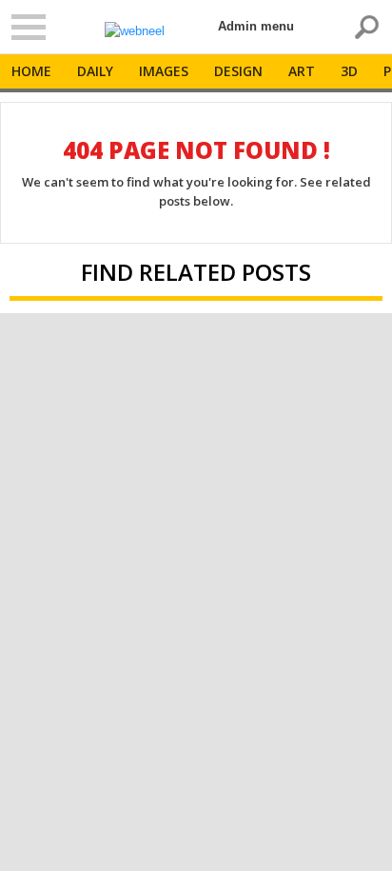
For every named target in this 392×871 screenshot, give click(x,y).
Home (31, 71)
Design (238, 71)
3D (349, 71)
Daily (95, 71)
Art (301, 71)
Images (163, 71)
